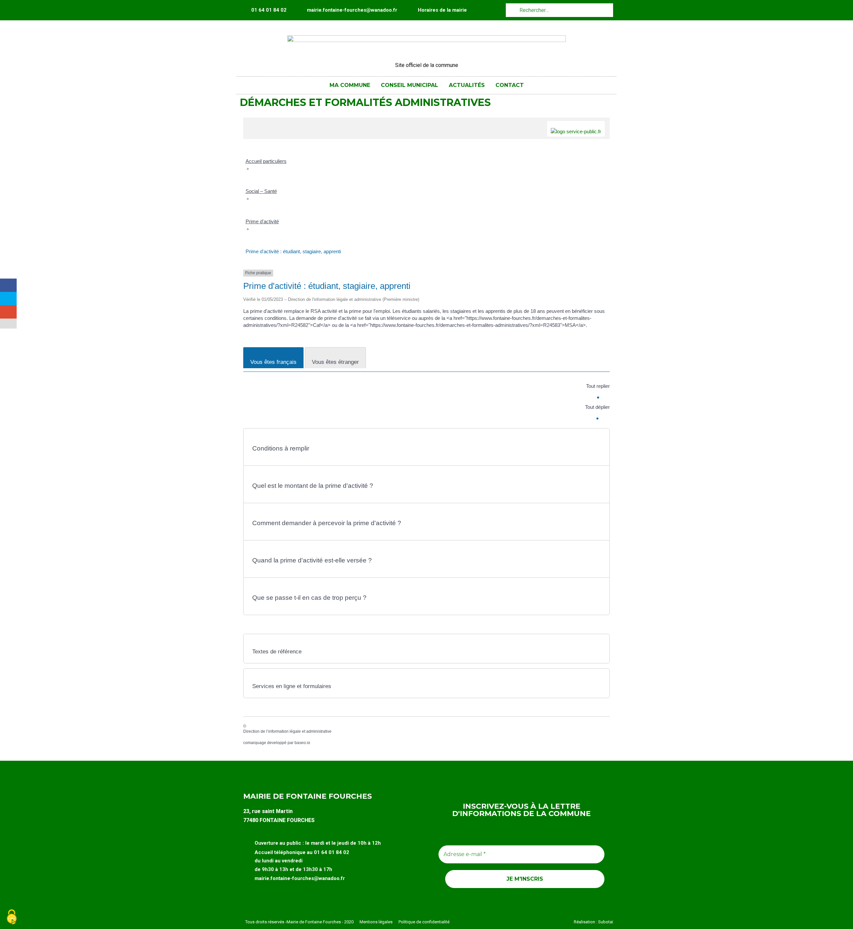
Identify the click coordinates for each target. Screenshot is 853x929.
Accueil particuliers (266, 161)
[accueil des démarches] (251, 121)
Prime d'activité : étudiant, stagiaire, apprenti (293, 251)
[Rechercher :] (559, 10)
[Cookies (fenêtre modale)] (11, 917)
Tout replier (598, 386)
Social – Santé (261, 191)
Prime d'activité (262, 221)
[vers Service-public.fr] (576, 129)
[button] (426, 445)
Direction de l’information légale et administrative (287, 731)
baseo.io (302, 742)
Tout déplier (597, 407)
